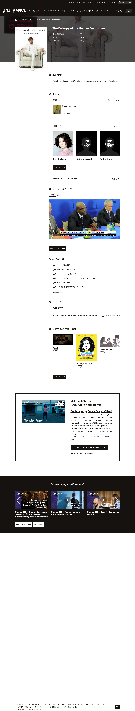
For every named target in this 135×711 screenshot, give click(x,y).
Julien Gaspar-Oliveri (100, 411)
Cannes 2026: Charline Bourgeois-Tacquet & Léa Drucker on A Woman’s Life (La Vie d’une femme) (31, 514)
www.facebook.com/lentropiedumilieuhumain (75, 315)
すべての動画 (38, 524)
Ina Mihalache (59, 159)
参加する (121, 11)
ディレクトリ (77, 11)
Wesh (55, 348)
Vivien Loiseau (85, 34)
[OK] (117, 706)
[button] (115, 204)
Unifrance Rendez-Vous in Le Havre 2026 (79, 2)
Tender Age (77, 411)
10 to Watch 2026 (101, 2)
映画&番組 (32, 11)
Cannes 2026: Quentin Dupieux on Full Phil (103, 513)
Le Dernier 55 (106, 349)
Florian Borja (106, 159)
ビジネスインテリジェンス (94, 11)
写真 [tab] (52, 195)
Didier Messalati (84, 159)
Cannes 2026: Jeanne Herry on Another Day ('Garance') (65, 513)
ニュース (43, 11)
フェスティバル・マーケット (59, 11)
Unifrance (110, 11)
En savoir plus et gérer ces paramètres (28, 709)
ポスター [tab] (60, 195)
